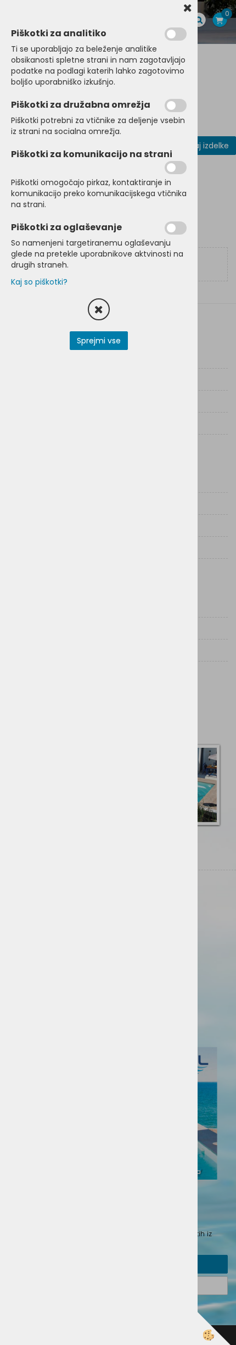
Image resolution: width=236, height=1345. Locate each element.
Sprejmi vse (99, 340)
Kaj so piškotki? (39, 281)
